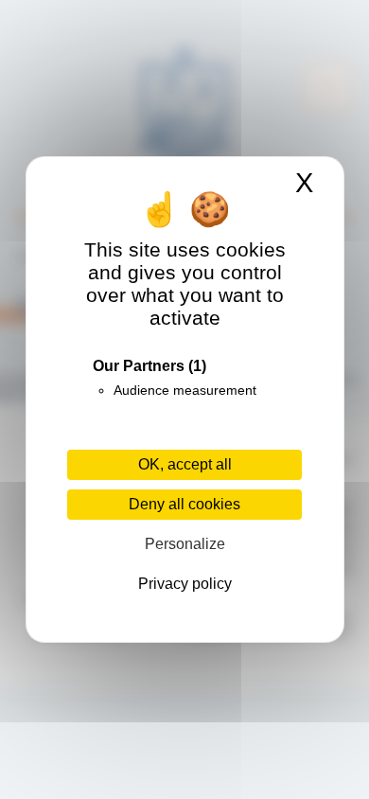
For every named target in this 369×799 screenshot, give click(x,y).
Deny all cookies (184, 504)
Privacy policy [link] (185, 584)
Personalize (185, 544)
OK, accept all (185, 464)
